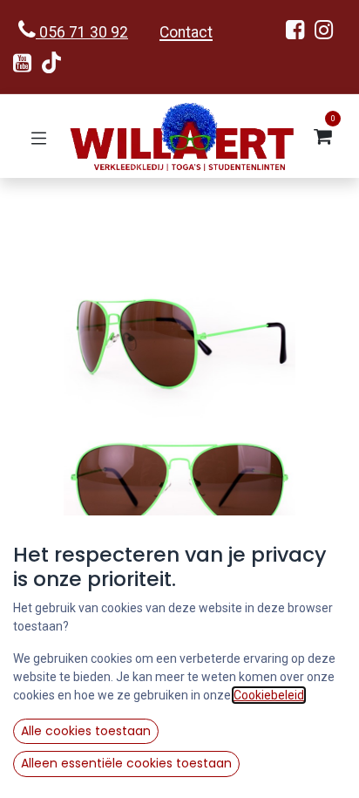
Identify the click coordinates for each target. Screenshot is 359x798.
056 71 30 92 (82, 32)
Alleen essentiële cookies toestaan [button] (126, 763)
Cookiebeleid (269, 695)
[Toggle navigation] (39, 136)
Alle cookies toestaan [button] (86, 731)
